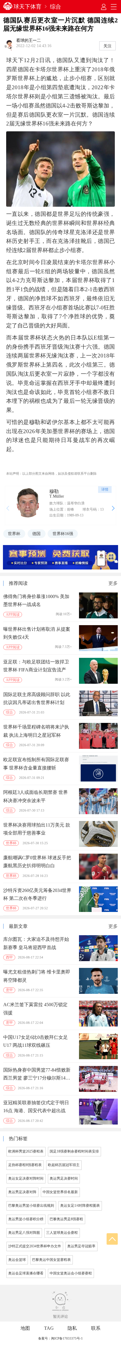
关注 (107, 45)
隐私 (72, 1328)
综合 (55, 7)
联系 (95, 1328)
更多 (113, 583)
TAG (49, 1328)
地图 (25, 1328)
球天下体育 (27, 7)
